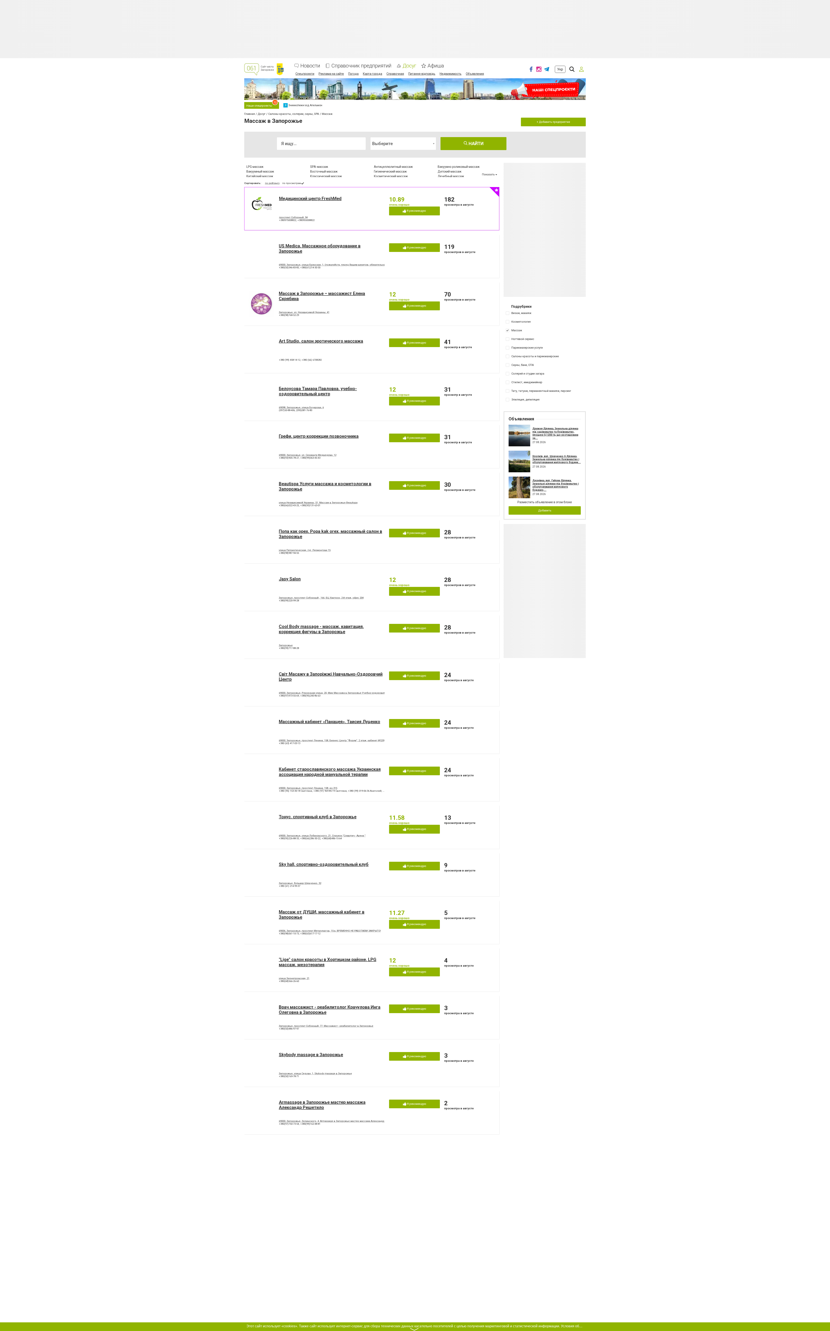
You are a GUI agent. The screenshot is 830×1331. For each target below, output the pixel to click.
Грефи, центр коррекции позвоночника (319, 436)
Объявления (475, 73)
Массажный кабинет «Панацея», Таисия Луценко (329, 721)
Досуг (409, 66)
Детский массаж (449, 171)
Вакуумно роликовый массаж (459, 166)
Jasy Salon (290, 578)
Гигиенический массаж (390, 171)
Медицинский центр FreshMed (310, 198)
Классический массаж (326, 176)
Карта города (372, 73)
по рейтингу (272, 183)
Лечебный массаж (451, 176)
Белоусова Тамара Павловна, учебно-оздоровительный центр (318, 391)
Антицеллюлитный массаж (393, 166)
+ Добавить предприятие (553, 121)
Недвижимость (450, 73)
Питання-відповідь (421, 73)
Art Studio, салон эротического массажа (321, 341)
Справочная (395, 73)
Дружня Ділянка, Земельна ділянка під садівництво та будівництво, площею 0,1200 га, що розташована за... (555, 433)
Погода (353, 73)
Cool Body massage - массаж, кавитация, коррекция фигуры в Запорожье (321, 629)
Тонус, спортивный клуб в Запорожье (317, 816)
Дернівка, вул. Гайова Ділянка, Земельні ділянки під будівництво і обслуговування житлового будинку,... (555, 485)
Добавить (544, 510)
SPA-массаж (319, 166)
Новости (310, 66)
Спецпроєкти (304, 73)
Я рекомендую (416, 210)
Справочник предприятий (361, 66)
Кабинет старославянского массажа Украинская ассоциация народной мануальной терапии (330, 772)
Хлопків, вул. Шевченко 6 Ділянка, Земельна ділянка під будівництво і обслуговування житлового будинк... (556, 459)
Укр (560, 69)
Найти (476, 143)
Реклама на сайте (331, 73)
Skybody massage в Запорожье (311, 1054)
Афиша (436, 66)
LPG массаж (254, 166)
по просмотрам (291, 183)
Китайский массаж (259, 176)
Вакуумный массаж (260, 171)
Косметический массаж (391, 176)
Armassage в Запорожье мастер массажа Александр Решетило (322, 1105)
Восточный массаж (324, 171)
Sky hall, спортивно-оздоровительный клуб (324, 864)
